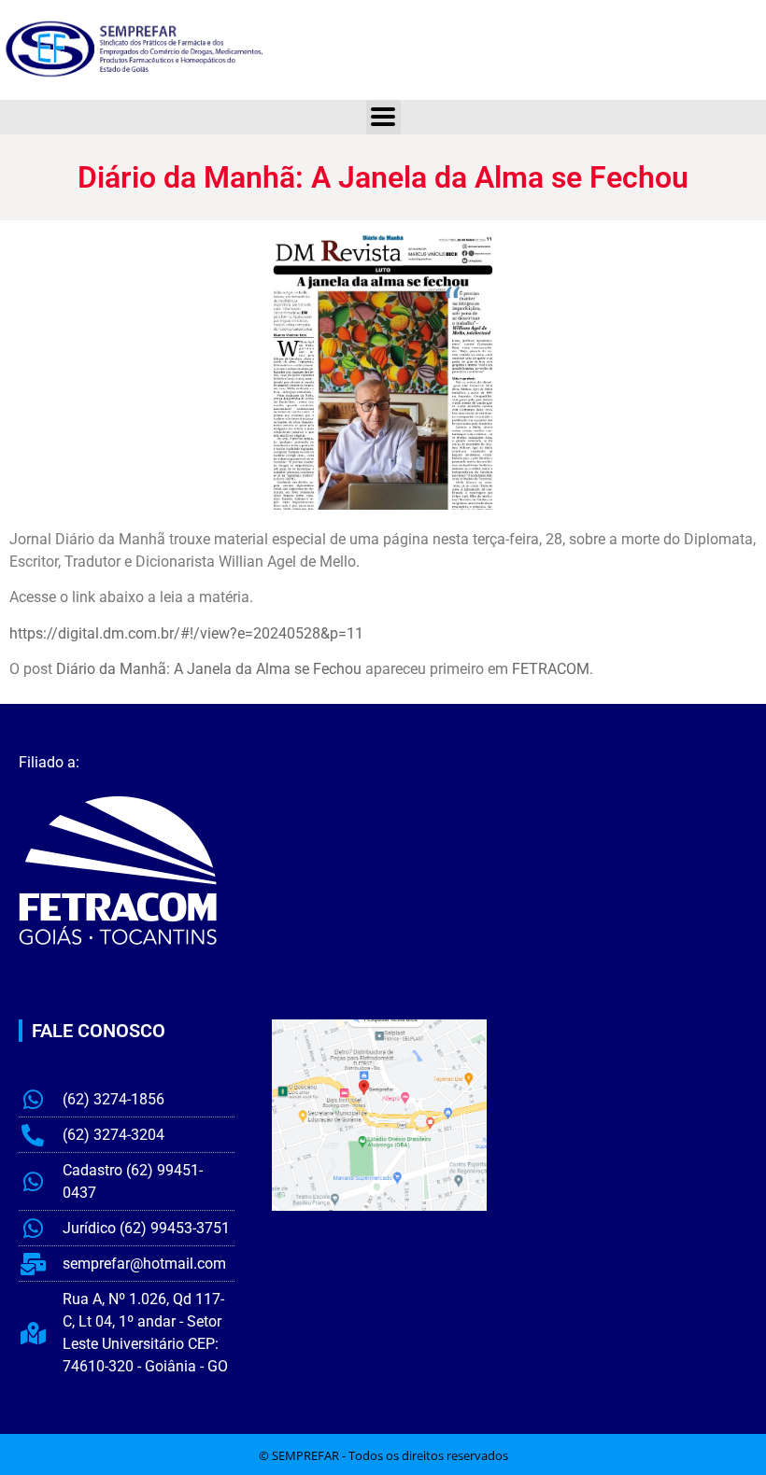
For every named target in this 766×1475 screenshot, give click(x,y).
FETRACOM (550, 669)
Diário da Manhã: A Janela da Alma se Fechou (209, 669)
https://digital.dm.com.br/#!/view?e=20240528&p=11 (186, 633)
